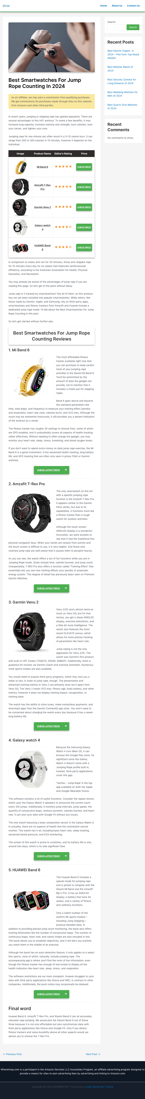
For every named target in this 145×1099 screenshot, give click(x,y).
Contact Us (133, 5)
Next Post (93, 1054)
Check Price (84, 167)
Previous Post (12, 1054)
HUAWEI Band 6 (42, 247)
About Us (117, 5)
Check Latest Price (48, 470)
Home (103, 5)
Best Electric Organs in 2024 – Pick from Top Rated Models (123, 54)
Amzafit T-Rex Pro (42, 187)
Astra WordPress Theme (99, 1086)
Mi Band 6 (42, 167)
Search (111, 22)
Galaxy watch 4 (42, 227)
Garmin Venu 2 (42, 207)
